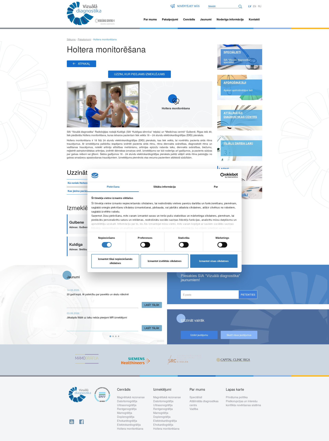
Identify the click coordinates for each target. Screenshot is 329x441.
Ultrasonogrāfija (126, 405)
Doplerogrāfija (125, 417)
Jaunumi (205, 19)
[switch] (145, 245)
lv (249, 6)
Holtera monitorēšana (130, 429)
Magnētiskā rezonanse (131, 397)
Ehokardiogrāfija (127, 421)
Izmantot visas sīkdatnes (214, 261)
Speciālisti (196, 397)
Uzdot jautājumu (199, 335)
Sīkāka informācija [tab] (164, 186)
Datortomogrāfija (127, 401)
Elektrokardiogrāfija (129, 425)
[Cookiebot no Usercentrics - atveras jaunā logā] (223, 175)
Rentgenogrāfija (127, 409)
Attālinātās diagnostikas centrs (204, 403)
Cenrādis (189, 19)
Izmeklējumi (162, 389)
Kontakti (254, 19)
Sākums (71, 39)
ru (259, 6)
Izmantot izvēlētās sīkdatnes (164, 261)
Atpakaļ (84, 64)
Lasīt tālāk (153, 305)
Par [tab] (216, 186)
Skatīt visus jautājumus (239, 335)
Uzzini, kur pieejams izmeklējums (139, 74)
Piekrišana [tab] (113, 186)
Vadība (194, 409)
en (254, 6)
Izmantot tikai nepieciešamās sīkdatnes (115, 261)
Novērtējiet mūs (188, 6)
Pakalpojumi (170, 19)
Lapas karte (235, 389)
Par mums (150, 19)
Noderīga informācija (230, 19)
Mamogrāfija (124, 413)
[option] (91, 360)
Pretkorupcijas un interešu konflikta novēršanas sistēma (243, 403)
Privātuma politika (237, 397)
